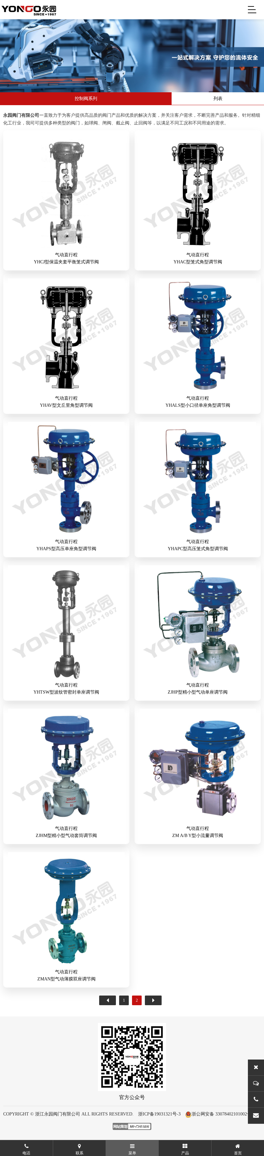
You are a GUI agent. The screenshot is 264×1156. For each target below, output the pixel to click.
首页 (107, 1000)
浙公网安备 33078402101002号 (221, 1114)
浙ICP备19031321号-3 (159, 1114)
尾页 (153, 1000)
